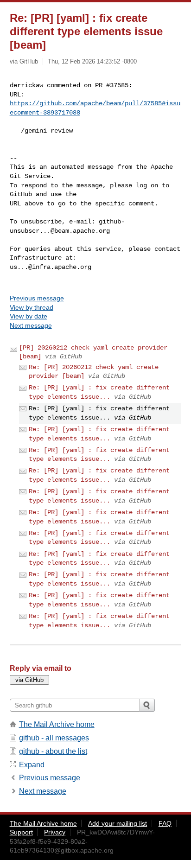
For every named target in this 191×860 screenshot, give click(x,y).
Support (21, 832)
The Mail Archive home (57, 724)
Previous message (37, 298)
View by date (28, 316)
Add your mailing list (117, 823)
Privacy (54, 832)
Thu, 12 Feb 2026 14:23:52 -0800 (92, 61)
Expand (32, 765)
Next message (31, 325)
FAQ (165, 823)
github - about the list (53, 751)
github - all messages (54, 738)
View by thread (31, 307)
